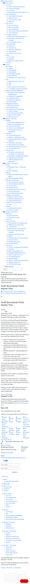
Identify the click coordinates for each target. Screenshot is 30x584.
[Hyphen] (11, 422)
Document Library (6, 439)
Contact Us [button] (6, 489)
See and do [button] (9, 554)
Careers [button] (5, 490)
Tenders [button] (8, 542)
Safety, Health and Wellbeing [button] (14, 515)
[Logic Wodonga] (11, 433)
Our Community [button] (10, 503)
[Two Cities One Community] (25, 422)
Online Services (8, 266)
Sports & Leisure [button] (10, 551)
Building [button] (8, 524)
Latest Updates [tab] (5, 394)
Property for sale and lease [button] (14, 540)
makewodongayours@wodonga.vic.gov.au (13, 458)
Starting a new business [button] (13, 538)
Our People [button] (9, 512)
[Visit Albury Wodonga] (4, 433)
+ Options (15, 472)
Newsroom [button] (6, 483)
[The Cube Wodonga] (25, 433)
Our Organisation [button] (11, 497)
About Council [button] (7, 494)
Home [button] (5, 479)
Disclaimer (9, 568)
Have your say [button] (7, 487)
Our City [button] (8, 495)
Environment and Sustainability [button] (15, 519)
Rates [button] (7, 505)
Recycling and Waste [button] (12, 517)
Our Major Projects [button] (11, 501)
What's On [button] (6, 485)
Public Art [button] (8, 549)
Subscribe (5, 476)
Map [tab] (11, 394)
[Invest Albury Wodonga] (4, 422)
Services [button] (5, 510)
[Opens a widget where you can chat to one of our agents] (24, 581)
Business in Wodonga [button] (12, 536)
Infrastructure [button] (10, 528)
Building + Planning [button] (9, 522)
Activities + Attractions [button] (9, 545)
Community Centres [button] (11, 553)
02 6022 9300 (9, 453)
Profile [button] (8, 533)
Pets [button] (7, 513)
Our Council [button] (9, 499)
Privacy (3, 568)
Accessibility (17, 568)
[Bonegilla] (18, 422)
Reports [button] (8, 535)
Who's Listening (5, 445)
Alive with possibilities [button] (12, 481)
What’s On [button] (9, 547)
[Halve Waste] (18, 433)
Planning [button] (8, 526)
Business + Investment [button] (9, 531)
